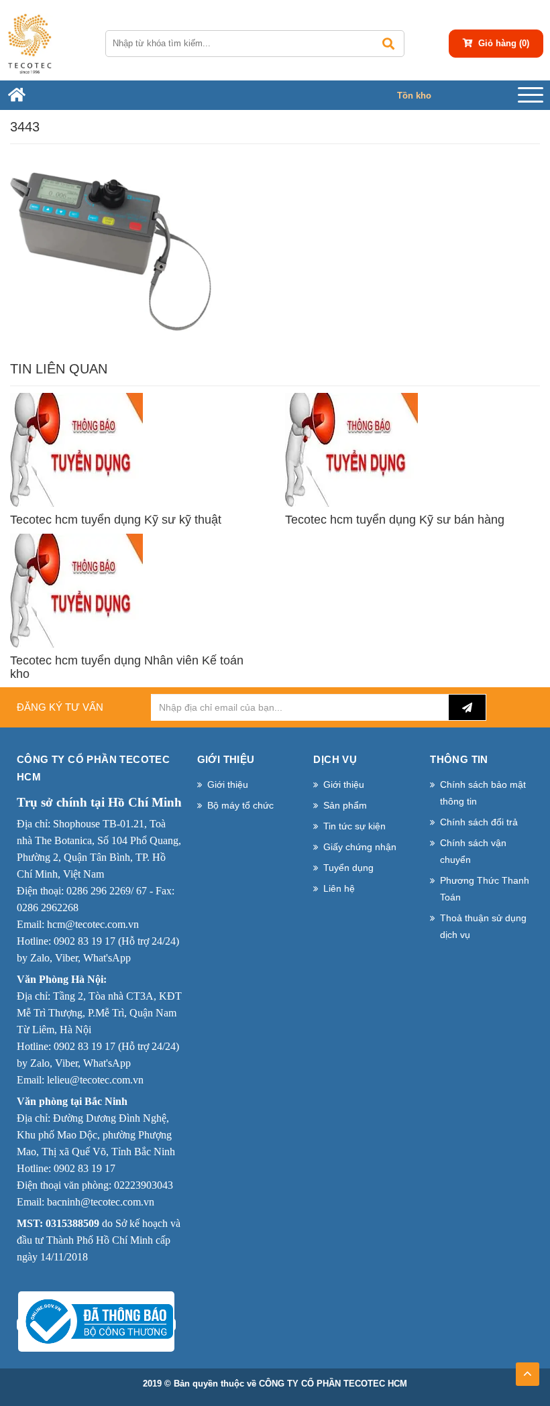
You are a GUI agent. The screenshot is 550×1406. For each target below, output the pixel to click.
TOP (527, 1369)
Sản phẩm (345, 805)
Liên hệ (339, 888)
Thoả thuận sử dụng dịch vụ (483, 926)
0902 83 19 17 (84, 941)
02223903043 (143, 1185)
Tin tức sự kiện (354, 826)
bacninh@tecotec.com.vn (100, 1202)
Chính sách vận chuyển (473, 851)
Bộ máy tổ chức (240, 805)
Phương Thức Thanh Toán (484, 888)
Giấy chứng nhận (359, 846)
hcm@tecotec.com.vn (93, 924)
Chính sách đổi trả (479, 822)
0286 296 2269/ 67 (106, 890)
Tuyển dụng (348, 867)
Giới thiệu (227, 784)
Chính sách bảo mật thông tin (483, 793)
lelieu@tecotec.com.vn (95, 1080)
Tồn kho (414, 96)
